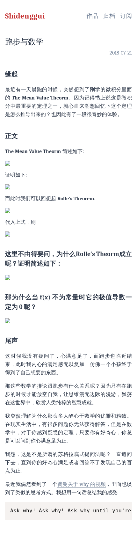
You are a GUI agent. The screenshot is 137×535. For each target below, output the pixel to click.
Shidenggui (25, 15)
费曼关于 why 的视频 (81, 484)
